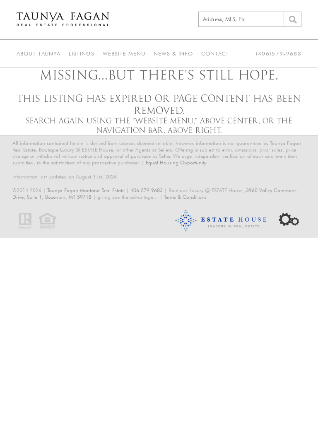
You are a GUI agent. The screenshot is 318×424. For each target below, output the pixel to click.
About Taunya (38, 53)
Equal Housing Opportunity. (176, 162)
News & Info (173, 53)
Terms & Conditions (185, 197)
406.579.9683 (146, 190)
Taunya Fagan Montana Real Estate (86, 190)
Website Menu (124, 53)
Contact (215, 53)
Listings (81, 53)
